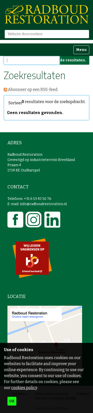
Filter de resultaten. (67, 60)
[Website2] (46, 14)
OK (12, 401)
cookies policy (24, 387)
